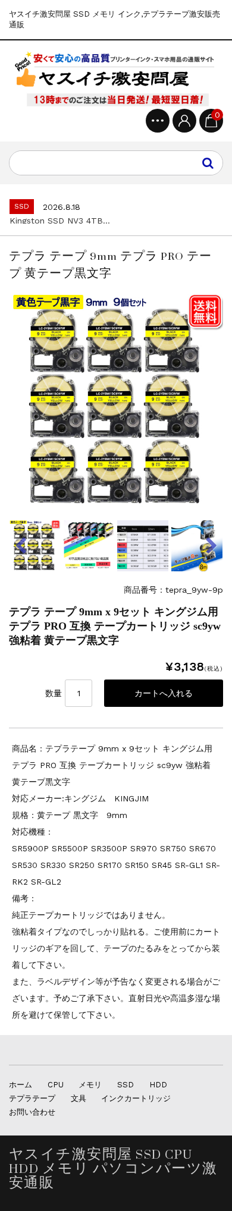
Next (211, 546)
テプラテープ (32, 1098)
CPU (56, 1084)
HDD (158, 1084)
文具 (78, 1098)
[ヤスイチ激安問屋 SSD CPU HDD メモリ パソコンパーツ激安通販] (116, 79)
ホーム (20, 1084)
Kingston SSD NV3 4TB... (60, 220)
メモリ (90, 1084)
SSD (125, 1084)
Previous (21, 546)
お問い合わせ (32, 1112)
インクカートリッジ (136, 1098)
